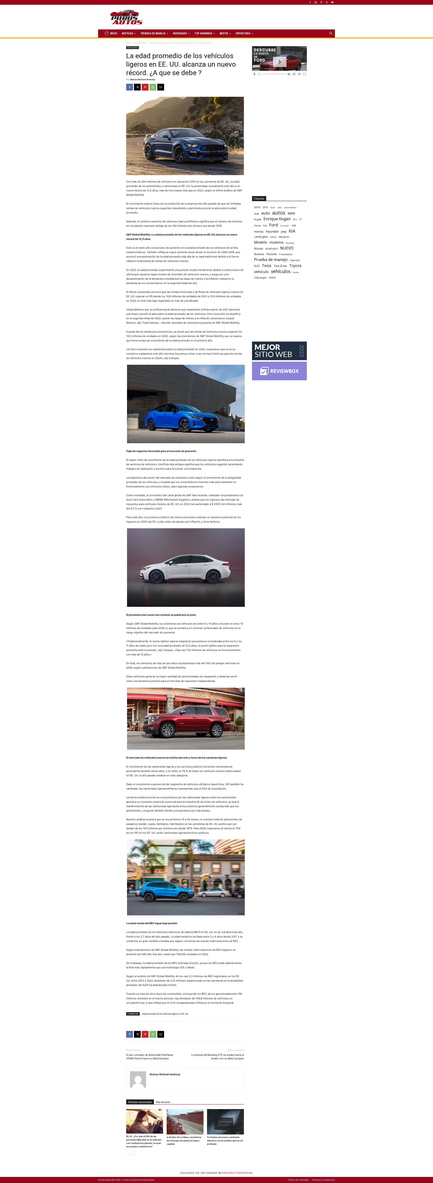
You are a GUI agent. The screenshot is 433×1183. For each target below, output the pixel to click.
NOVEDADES (180, 33)
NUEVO (286, 248)
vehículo (261, 271)
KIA (292, 231)
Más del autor (163, 1102)
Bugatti (257, 219)
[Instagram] (315, 2)
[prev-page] (128, 1153)
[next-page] (134, 1153)
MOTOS (224, 33)
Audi (256, 213)
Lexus (273, 236)
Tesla (266, 265)
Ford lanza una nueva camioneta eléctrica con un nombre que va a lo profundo (225, 1140)
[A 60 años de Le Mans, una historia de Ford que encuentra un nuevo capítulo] (185, 1121)
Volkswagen (260, 277)
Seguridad (295, 260)
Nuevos (259, 254)
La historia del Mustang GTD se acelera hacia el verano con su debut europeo (217, 1056)
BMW (291, 213)
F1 (300, 219)
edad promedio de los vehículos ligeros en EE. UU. (165, 1013)
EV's (295, 219)
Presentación (285, 254)
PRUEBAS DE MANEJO (153, 33)
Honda (258, 231)
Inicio (128, 42)
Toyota (295, 265)
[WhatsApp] (153, 87)
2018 (257, 207)
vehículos (280, 271)
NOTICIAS (127, 33)
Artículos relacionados (140, 1102)
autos (278, 213)
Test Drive (280, 266)
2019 (265, 207)
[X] (326, 2)
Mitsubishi (284, 236)
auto (265, 213)
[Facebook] (310, 2)
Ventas (296, 272)
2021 (279, 207)
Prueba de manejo (271, 259)
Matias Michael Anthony (142, 79)
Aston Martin (290, 207)
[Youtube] (332, 2)
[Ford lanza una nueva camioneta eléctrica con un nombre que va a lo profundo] (225, 1121)
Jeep (284, 231)
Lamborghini (261, 236)
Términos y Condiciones (323, 1179)
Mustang (290, 243)
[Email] (160, 87)
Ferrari (257, 225)
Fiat (265, 225)
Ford (273, 225)
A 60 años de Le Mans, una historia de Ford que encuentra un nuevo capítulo (184, 1140)
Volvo (272, 277)
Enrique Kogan (277, 219)
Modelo (260, 242)
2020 (272, 207)
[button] (331, 33)
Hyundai (272, 231)
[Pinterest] (321, 2)
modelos (276, 242)
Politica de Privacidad (298, 1179)
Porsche (271, 254)
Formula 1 (284, 225)
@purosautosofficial (235, 1172)
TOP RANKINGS (203, 33)
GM (294, 225)
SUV (256, 266)
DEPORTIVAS (243, 33)
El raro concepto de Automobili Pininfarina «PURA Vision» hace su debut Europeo (149, 1056)
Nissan (258, 248)
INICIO (113, 33)
